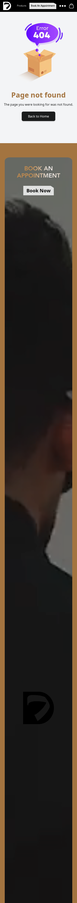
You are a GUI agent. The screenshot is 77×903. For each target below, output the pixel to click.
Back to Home (38, 116)
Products (21, 6)
